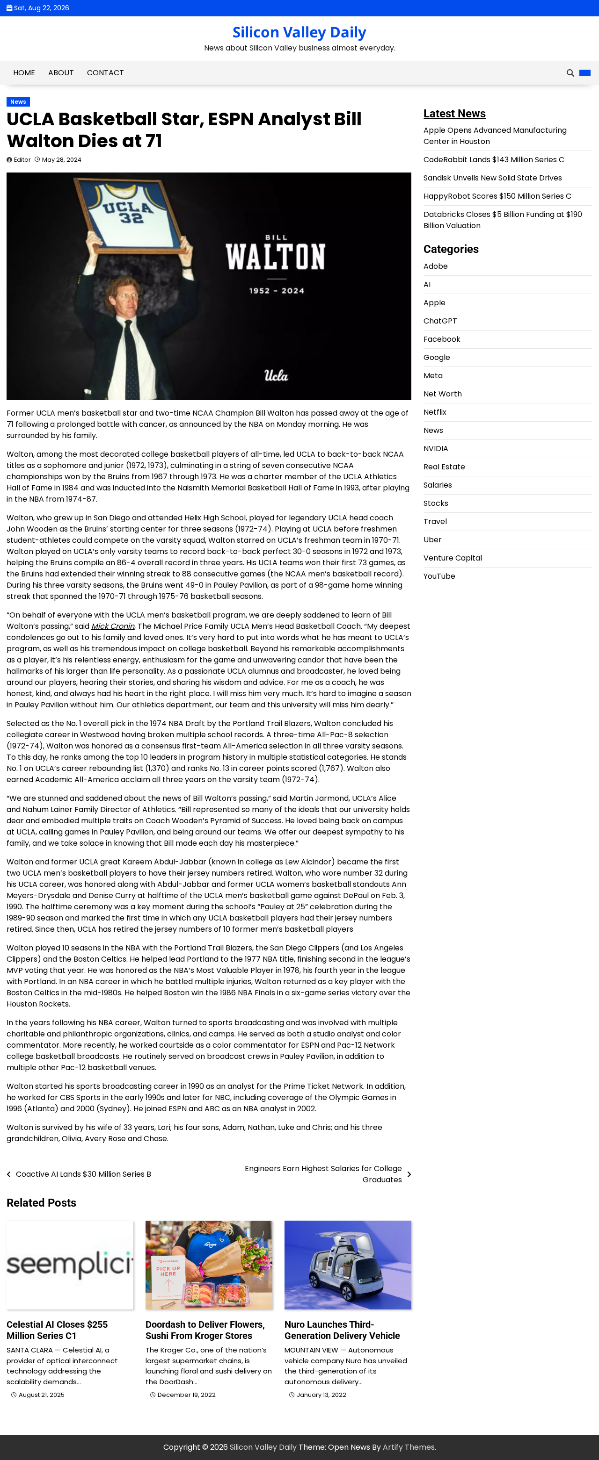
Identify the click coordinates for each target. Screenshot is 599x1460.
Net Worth (443, 394)
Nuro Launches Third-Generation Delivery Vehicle (342, 1330)
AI (427, 285)
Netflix (435, 412)
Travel (435, 522)
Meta (433, 376)
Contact (105, 72)
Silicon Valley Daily (299, 32)
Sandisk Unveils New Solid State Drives (493, 178)
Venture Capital (453, 558)
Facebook (442, 339)
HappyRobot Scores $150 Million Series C (497, 196)
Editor (22, 160)
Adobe (436, 266)
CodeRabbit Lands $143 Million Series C (494, 160)
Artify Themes (409, 1447)
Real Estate (444, 467)
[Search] (570, 73)
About (61, 72)
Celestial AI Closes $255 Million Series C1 (57, 1330)
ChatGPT (440, 321)
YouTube (439, 576)
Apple (435, 303)
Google (437, 357)
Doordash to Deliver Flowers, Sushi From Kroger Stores (205, 1330)
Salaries (438, 485)
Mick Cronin (112, 626)
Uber (433, 540)
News (18, 102)
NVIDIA (436, 449)
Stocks (436, 503)
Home (24, 72)
